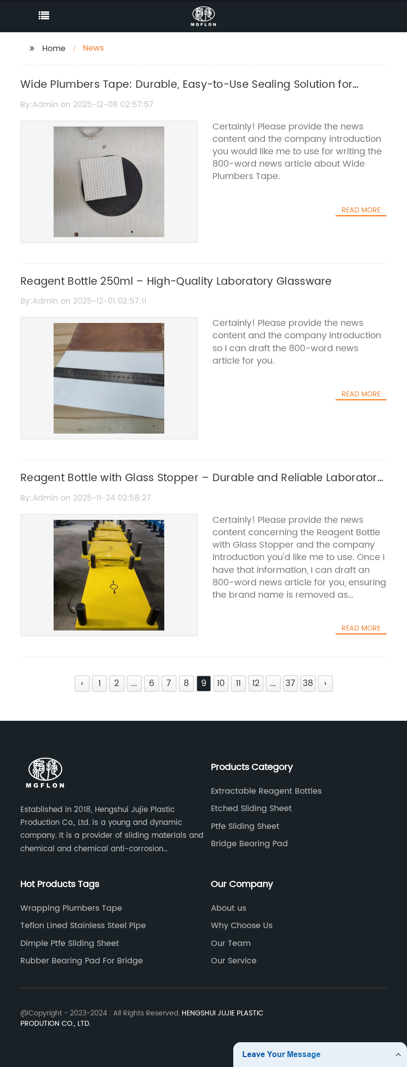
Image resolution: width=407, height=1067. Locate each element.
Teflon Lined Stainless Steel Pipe (83, 926)
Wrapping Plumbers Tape (71, 908)
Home (54, 48)
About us (228, 908)
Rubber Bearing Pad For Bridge (81, 961)
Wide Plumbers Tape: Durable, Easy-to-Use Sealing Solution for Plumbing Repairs (186, 93)
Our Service (234, 960)
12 (256, 683)
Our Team (231, 943)
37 (290, 683)
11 (238, 683)
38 (308, 683)
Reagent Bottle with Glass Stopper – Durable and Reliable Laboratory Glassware (201, 486)
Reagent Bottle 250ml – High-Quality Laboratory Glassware (176, 281)
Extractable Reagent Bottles (266, 791)
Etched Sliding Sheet (251, 809)
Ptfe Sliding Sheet (245, 826)
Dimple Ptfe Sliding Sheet (69, 943)
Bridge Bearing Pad (249, 844)
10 (221, 683)
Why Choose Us (241, 925)
